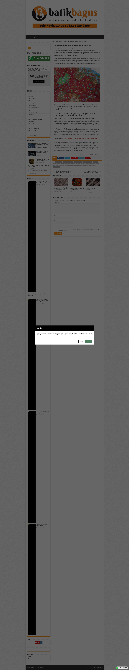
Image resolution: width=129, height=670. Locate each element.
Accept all (89, 341)
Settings (81, 341)
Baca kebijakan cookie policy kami (64, 334)
